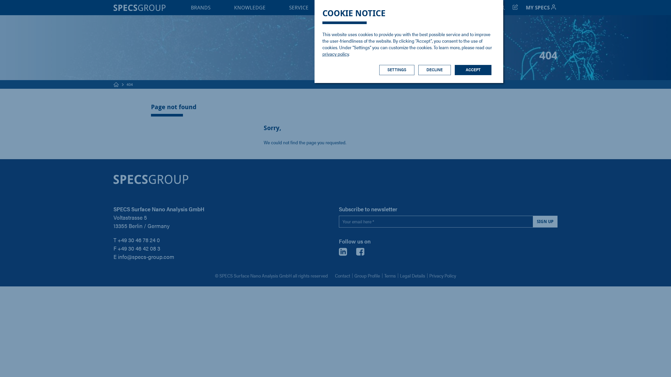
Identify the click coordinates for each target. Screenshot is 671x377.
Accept (473, 69)
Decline (434, 69)
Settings (396, 69)
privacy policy (335, 54)
